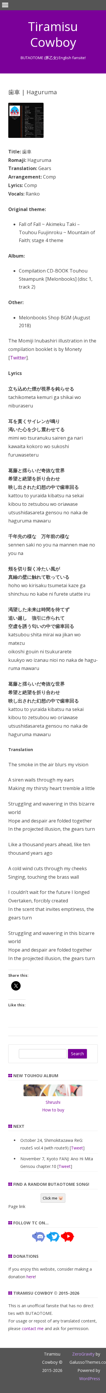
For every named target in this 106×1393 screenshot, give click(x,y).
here (30, 1276)
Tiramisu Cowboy (53, 34)
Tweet (77, 1148)
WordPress (89, 1378)
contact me (33, 1328)
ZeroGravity (83, 1354)
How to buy (53, 1110)
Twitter (18, 357)
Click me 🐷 (53, 1198)
